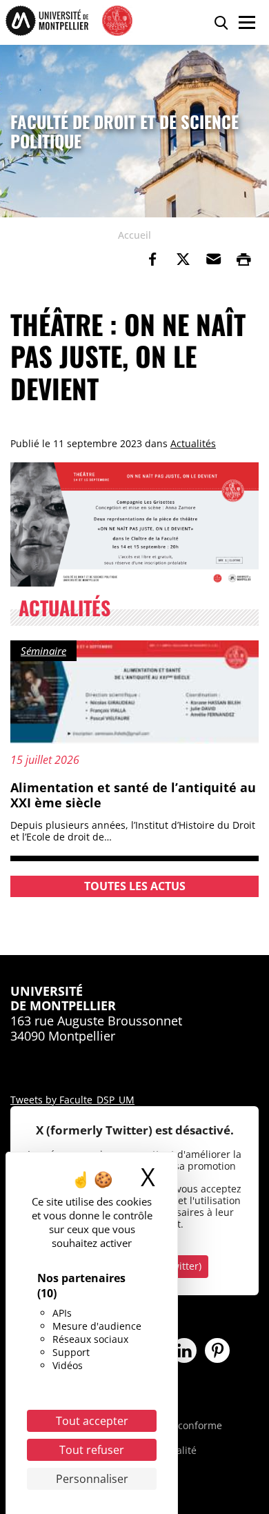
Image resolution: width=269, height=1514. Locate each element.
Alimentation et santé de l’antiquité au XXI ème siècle (133, 795)
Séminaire (43, 651)
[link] (152, 259)
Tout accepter (92, 1420)
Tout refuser (91, 1449)
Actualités (193, 443)
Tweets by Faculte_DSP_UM (72, 1099)
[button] (213, 259)
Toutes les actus (135, 886)
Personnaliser (92, 1478)
